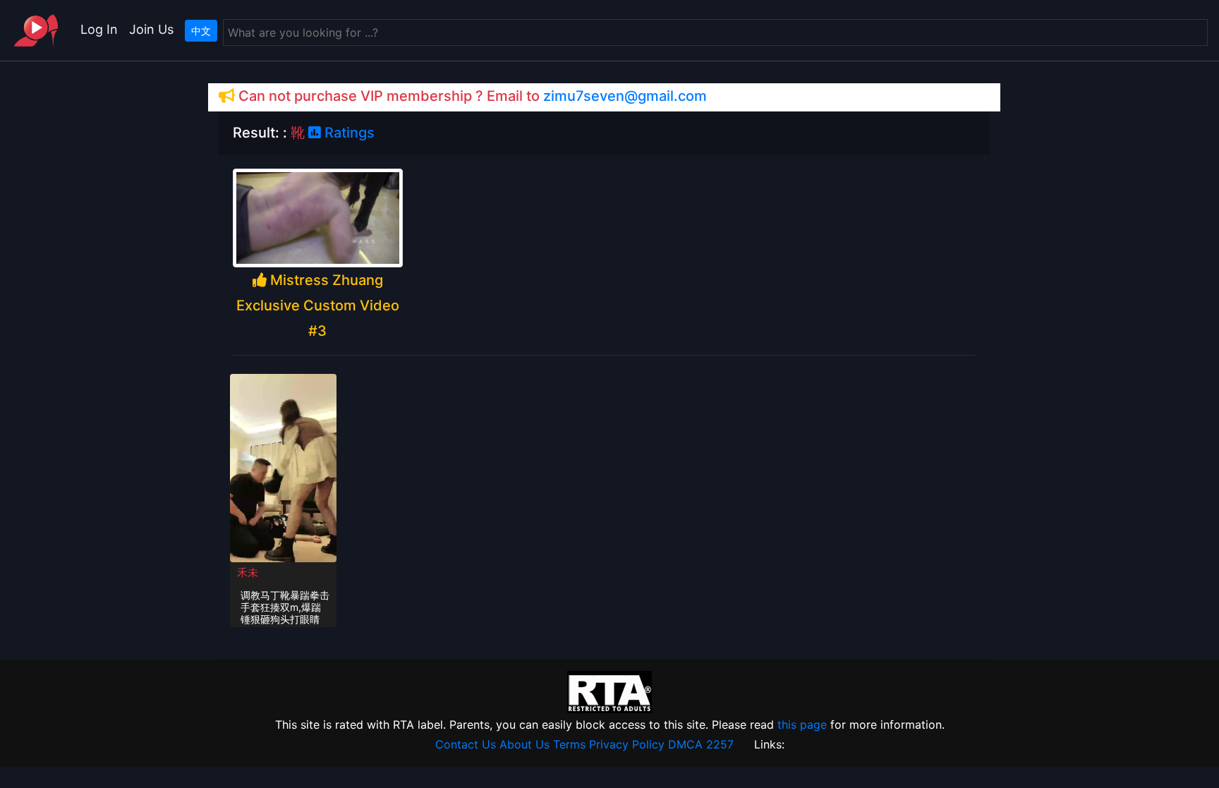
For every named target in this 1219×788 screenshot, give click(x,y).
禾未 (247, 572)
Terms (569, 744)
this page (802, 724)
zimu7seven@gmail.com (625, 95)
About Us (524, 744)
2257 (720, 744)
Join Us (151, 29)
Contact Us (465, 744)
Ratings (348, 132)
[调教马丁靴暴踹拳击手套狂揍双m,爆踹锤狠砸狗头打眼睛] (283, 467)
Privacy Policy (627, 744)
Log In (99, 29)
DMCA (685, 744)
